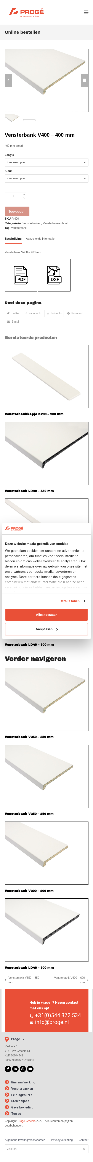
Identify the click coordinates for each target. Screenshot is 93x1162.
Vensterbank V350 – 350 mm (22, 980)
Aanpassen (44, 629)
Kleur (8, 171)
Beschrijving (13, 238)
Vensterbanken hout (55, 223)
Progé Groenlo (26, 1121)
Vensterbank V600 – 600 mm (67, 980)
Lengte (9, 155)
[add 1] (24, 194)
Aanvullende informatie (40, 238)
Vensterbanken (31, 223)
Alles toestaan (46, 614)
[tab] (13, 238)
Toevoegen (17, 211)
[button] (86, 12)
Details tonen (69, 601)
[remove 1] (24, 198)
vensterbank (19, 227)
